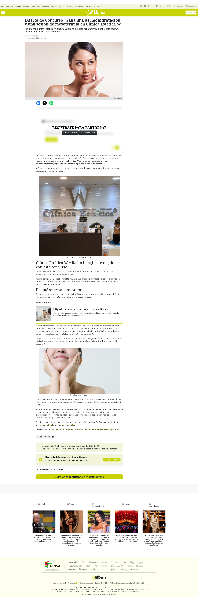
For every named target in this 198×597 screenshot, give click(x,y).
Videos (26, 6)
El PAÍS (73, 562)
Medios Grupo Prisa (52, 570)
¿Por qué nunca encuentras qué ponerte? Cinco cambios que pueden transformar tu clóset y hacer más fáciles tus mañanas (154, 540)
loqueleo (122, 572)
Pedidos (45, 6)
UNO (89, 566)
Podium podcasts (71, 568)
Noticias (9, 6)
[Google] (141, 6)
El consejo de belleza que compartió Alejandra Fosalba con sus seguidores (84, 429)
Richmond (71, 572)
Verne (125, 566)
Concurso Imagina (46, 437)
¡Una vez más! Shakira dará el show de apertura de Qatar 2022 (70, 446)
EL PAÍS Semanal (118, 566)
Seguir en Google (111, 459)
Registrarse (70, 133)
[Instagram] (161, 6)
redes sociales (68, 425)
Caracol (140, 562)
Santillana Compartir (106, 562)
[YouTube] (157, 6)
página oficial (46, 425)
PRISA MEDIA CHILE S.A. (86, 588)
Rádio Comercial (144, 572)
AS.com (124, 562)
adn (132, 562)
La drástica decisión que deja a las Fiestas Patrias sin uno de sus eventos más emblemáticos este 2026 (126, 538)
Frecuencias (78, 6)
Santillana (94, 562)
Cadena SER (117, 562)
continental (113, 566)
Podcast (88, 6)
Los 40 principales (84, 562)
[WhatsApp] (51, 103)
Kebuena (141, 566)
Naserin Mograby (32, 36)
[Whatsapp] (165, 6)
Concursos (56, 6)
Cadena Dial (132, 566)
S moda (113, 572)
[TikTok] (153, 6)
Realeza (18, 6)
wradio (95, 566)
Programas (35, 6)
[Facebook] (145, 6)
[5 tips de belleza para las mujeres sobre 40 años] (43, 313)
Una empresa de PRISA (52, 564)
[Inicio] (3, 6)
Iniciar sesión (88, 133)
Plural (93, 572)
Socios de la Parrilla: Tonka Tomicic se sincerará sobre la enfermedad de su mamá (79, 449)
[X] (149, 6)
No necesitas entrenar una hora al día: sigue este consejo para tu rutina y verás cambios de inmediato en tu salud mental (71, 540)
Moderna (83, 572)
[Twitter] (45, 103)
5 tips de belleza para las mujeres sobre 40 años (80, 309)
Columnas (66, 6)
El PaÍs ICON (103, 572)
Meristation (133, 572)
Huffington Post (76, 566)
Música (97, 6)
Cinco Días (104, 566)
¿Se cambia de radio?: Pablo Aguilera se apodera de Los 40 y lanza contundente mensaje (44, 538)
